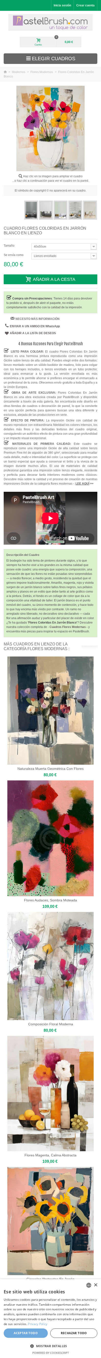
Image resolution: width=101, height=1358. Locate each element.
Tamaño (9, 245)
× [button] (95, 1285)
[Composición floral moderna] (50, 966)
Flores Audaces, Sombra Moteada (50, 900)
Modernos (19, 72)
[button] (50, 1346)
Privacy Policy (37, 1324)
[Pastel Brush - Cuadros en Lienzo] (50, 22)
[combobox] (88, 1285)
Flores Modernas (42, 72)
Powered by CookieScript (50, 1353)
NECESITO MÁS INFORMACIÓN (37, 319)
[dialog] (50, 1318)
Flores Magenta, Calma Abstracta (50, 1155)
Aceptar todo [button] (26, 1333)
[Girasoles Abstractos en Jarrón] (50, 1221)
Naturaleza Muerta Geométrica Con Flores (50, 769)
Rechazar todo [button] (74, 1333)
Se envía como (14, 255)
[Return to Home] (5, 72)
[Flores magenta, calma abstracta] (50, 1093)
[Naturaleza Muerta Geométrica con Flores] (50, 711)
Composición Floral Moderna (50, 1024)
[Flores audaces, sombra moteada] (50, 838)
